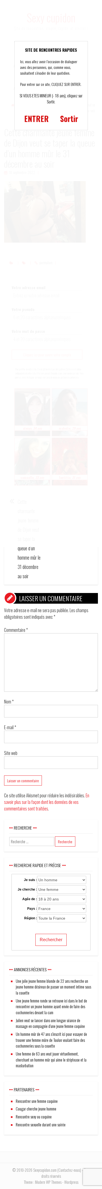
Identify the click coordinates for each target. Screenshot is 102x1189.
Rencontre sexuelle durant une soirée (41, 1124)
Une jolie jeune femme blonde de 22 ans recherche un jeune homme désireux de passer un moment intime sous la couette (53, 987)
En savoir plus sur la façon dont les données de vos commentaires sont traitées (46, 802)
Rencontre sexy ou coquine (34, 1117)
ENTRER (36, 118)
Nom (9, 701)
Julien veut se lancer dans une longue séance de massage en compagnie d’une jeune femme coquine (50, 1023)
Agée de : (29, 899)
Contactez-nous (69, 1170)
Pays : (32, 909)
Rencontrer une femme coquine (37, 1101)
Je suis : (30, 880)
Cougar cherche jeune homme (36, 1109)
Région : (30, 918)
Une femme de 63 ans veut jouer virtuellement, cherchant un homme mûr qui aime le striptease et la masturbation (51, 1059)
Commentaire (16, 630)
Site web (10, 753)
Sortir (69, 118)
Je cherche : (27, 889)
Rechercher (51, 939)
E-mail (10, 727)
